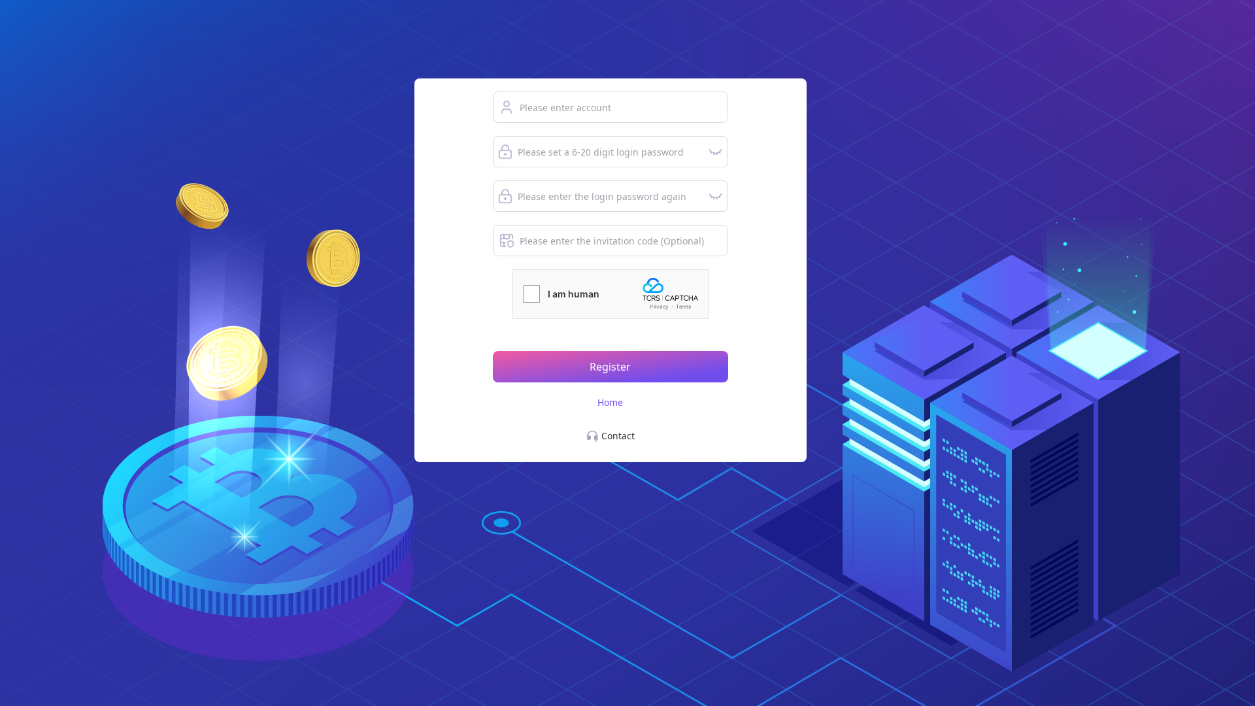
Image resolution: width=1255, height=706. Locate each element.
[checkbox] (532, 294)
